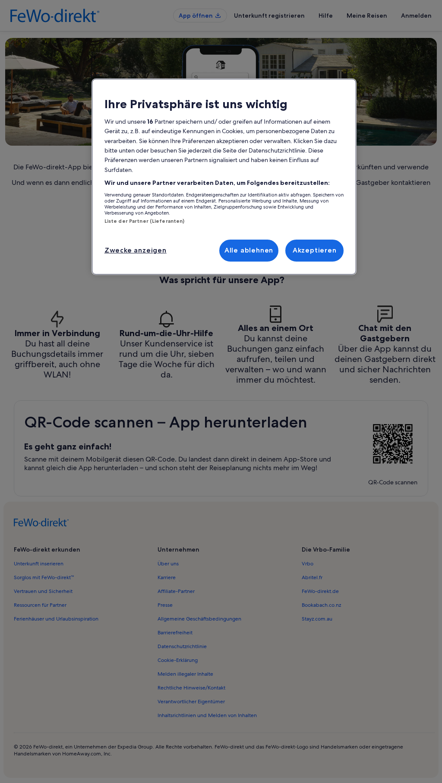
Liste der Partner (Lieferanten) (144, 221)
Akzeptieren (315, 250)
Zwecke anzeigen (135, 250)
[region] (224, 176)
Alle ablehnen (248, 250)
